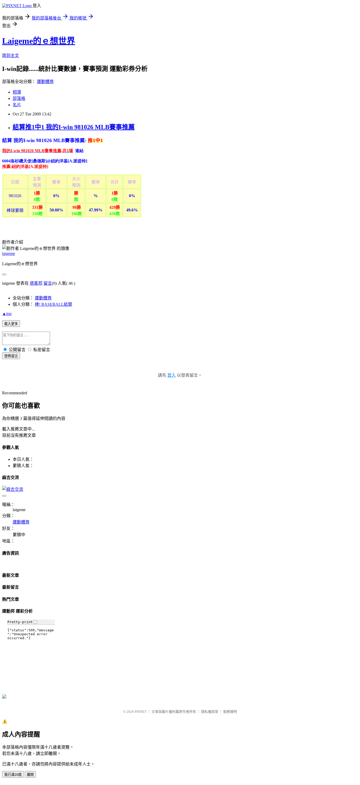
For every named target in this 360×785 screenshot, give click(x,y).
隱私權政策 (209, 712)
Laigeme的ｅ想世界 (38, 41)
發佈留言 (11, 356)
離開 (30, 775)
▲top (7, 313)
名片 (17, 105)
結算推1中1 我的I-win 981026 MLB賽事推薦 (74, 127)
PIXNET (141, 712)
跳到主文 (10, 55)
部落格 (19, 98)
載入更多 (11, 324)
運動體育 (45, 81)
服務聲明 (230, 712)
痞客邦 (36, 283)
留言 (47, 283)
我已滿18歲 (13, 775)
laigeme (8, 253)
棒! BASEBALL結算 (53, 304)
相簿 (17, 92)
